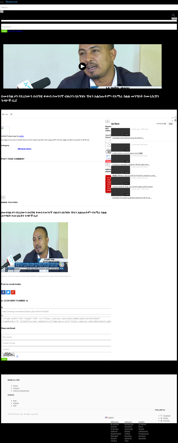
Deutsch (128, 427)
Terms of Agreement (21, 391)
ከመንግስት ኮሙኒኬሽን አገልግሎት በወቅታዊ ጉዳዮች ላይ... (132, 198)
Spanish (128, 438)
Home (15, 386)
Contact (16, 388)
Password (5, 23)
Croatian (142, 424)
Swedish (142, 438)
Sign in (174, 18)
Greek (141, 429)
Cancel (109, 159)
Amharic (128, 422)
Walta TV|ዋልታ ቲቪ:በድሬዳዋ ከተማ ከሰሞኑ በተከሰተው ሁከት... (135, 175)
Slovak (114, 438)
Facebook (166, 416)
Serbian (142, 436)
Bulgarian (129, 424)
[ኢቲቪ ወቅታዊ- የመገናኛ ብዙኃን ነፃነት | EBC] (120, 151)
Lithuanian (143, 431)
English (110, 418)
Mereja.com (12, 1)
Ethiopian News (24, 149)
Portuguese (144, 434)
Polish (127, 434)
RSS (14, 406)
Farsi (141, 427)
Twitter (165, 418)
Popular (16, 403)
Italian (127, 431)
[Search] (173, 15)
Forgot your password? (15, 31)
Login (4, 31)
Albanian (115, 422)
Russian (128, 436)
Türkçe (114, 441)
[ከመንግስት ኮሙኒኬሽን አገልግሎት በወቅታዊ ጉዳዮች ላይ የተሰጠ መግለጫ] (120, 195)
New (15, 401)
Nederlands (116, 434)
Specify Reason (108, 136)
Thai (126, 441)
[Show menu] (2, 2)
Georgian (129, 429)
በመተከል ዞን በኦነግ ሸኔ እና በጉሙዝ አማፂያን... (128, 138)
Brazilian (115, 424)
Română (114, 436)
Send (4, 359)
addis (21, 136)
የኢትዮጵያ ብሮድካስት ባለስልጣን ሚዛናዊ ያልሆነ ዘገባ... (131, 164)
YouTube (166, 421)
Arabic (141, 422)
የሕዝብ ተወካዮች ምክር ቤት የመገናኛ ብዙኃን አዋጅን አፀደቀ (133, 187)
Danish (114, 427)
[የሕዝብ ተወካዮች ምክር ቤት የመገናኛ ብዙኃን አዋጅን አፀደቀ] (120, 184)
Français (114, 429)
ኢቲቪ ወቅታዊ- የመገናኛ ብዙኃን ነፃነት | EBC (128, 153)
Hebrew (114, 431)
